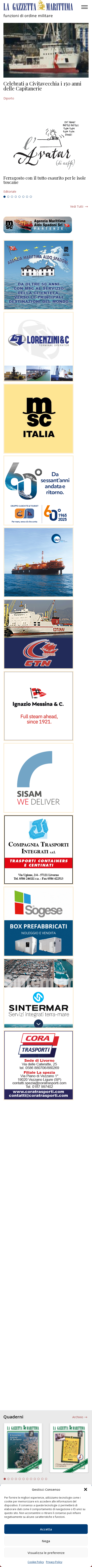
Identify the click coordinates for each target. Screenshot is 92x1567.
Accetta (46, 1529)
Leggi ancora (46, 185)
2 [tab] (8, 197)
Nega (46, 1541)
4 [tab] (16, 197)
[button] (85, 1489)
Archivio (77, 1417)
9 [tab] (35, 1479)
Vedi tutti (76, 206)
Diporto (8, 98)
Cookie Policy (36, 1562)
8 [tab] (31, 197)
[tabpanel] (46, 185)
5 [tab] (19, 197)
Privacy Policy (54, 1562)
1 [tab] (4, 197)
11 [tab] (42, 1479)
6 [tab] (23, 197)
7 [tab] (27, 197)
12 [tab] (46, 1479)
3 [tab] (12, 197)
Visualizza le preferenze (46, 1553)
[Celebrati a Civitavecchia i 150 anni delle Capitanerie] (46, 50)
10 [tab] (38, 1479)
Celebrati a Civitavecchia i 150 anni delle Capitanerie (42, 86)
